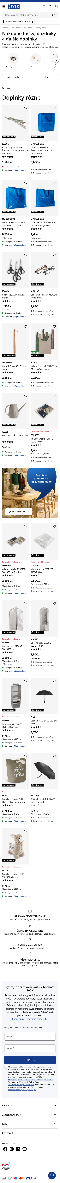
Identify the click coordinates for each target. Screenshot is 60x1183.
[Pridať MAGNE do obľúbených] (26, 603)
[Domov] (14, 6)
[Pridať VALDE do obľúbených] (26, 396)
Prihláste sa (30, 1060)
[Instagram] (12, 1149)
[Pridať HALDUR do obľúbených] (54, 756)
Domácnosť (15, 27)
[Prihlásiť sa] (50, 6)
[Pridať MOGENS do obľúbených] (54, 255)
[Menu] (3, 6)
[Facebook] (5, 1149)
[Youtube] (24, 1149)
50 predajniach (48, 591)
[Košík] (56, 6)
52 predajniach (20, 671)
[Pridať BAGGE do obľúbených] (26, 108)
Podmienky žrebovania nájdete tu (29, 1019)
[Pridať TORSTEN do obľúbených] (54, 396)
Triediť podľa (13, 77)
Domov (5, 27)
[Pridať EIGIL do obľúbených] (26, 756)
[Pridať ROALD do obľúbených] (54, 326)
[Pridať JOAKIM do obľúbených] (26, 255)
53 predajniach (48, 461)
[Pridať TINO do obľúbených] (54, 681)
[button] (52, 1175)
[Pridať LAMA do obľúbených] (26, 831)
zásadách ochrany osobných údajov (22, 1089)
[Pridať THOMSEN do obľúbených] (26, 326)
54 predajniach (20, 170)
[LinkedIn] (18, 1149)
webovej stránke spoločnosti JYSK (21, 1084)
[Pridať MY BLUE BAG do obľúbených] (54, 108)
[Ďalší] (56, 60)
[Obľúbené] (44, 6)
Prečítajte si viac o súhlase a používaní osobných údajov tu (30, 1079)
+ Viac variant (35, 166)
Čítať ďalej (53, 47)
